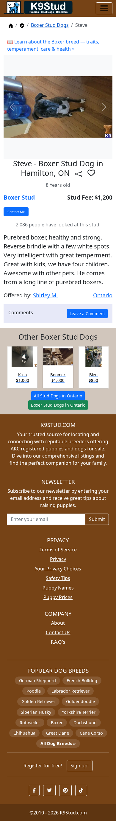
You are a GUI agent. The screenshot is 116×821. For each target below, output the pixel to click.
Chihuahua (24, 733)
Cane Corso (91, 733)
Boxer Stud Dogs (50, 25)
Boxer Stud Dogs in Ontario (58, 405)
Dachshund (85, 722)
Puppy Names (58, 587)
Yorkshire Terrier (78, 712)
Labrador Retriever (70, 691)
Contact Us (58, 632)
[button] (91, 172)
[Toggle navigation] (104, 8)
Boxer (57, 722)
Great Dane (57, 733)
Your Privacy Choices (58, 568)
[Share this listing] (78, 173)
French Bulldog (82, 680)
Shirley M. (45, 295)
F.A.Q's (58, 642)
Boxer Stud (19, 197)
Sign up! (79, 765)
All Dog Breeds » (58, 743)
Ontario (102, 295)
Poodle (33, 691)
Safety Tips (58, 578)
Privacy (58, 559)
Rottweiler (30, 722)
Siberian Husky (36, 712)
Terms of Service (58, 549)
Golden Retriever (38, 701)
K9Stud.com (73, 812)
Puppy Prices (58, 597)
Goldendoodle (80, 701)
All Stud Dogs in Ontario (58, 396)
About (58, 623)
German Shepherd (37, 680)
